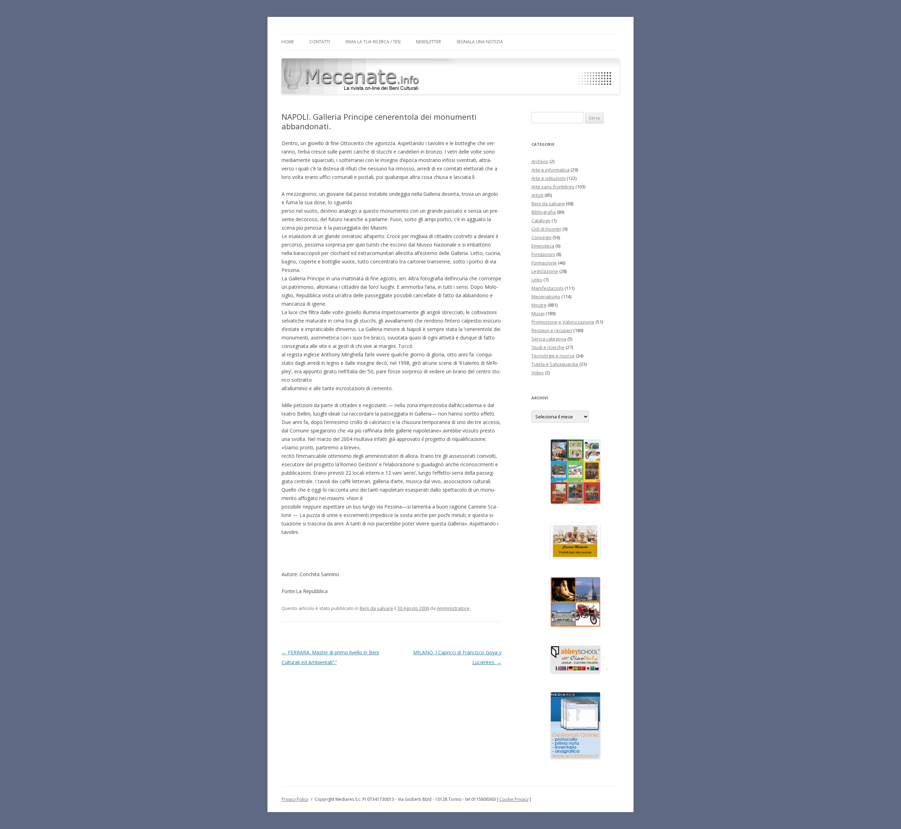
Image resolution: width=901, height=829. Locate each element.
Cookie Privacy (514, 799)
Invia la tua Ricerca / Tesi (373, 42)
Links (536, 279)
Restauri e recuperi (551, 330)
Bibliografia (543, 212)
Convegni (541, 237)
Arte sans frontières (552, 186)
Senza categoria (548, 339)
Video (537, 372)
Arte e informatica (550, 170)
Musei (537, 313)
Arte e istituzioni (548, 178)
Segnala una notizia (479, 42)
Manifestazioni (547, 288)
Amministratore (453, 608)
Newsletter (428, 42)
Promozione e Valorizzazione (562, 322)
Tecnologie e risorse (553, 356)
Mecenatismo (545, 296)
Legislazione (544, 271)
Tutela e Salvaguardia (554, 364)
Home (288, 42)
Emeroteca (542, 246)
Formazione (544, 263)
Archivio (539, 161)
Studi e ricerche (548, 347)
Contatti (319, 42)
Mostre (539, 305)
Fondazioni (543, 254)
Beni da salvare (376, 608)
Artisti (537, 195)
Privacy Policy (295, 799)
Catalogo (540, 220)
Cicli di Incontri (546, 229)
